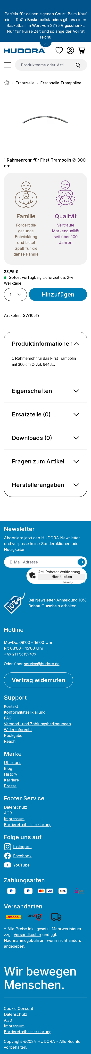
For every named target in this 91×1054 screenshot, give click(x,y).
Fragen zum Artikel (38, 461)
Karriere (11, 780)
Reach (10, 741)
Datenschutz (15, 807)
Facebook (22, 855)
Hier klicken (62, 577)
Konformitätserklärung (24, 712)
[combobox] (42, 65)
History (10, 774)
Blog (8, 768)
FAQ (8, 718)
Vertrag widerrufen (38, 680)
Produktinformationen (42, 343)
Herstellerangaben (38, 484)
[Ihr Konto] (70, 50)
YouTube (21, 865)
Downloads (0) (32, 437)
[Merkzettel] (59, 50)
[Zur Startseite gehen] (25, 50)
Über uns (12, 762)
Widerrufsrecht (18, 729)
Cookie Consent (18, 1008)
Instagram (22, 846)
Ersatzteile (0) (31, 414)
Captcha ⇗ (74, 582)
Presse (10, 785)
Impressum (14, 818)
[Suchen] (78, 65)
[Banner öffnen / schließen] (46, 41)
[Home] (7, 83)
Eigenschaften (32, 390)
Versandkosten (27, 934)
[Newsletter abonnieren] (81, 562)
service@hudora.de (41, 663)
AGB (8, 813)
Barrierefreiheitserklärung (27, 824)
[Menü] (7, 65)
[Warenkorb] (81, 50)
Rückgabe (13, 735)
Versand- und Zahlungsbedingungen (37, 723)
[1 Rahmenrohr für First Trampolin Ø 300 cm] (45, 122)
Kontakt (11, 706)
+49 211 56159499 (20, 654)
